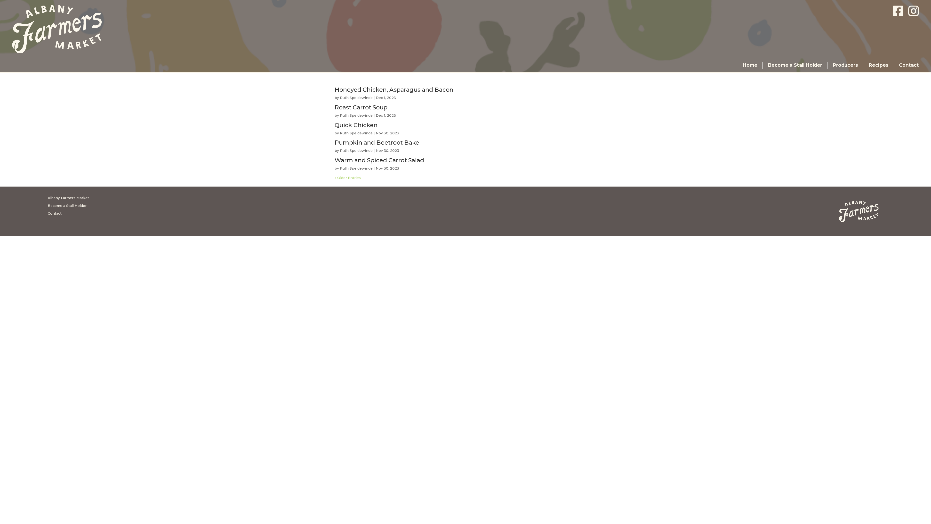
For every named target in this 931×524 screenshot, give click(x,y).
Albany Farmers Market (68, 198)
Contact (909, 65)
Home (750, 65)
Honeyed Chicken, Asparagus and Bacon (394, 89)
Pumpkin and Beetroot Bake (377, 142)
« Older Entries (348, 178)
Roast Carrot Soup (361, 107)
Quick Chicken (356, 125)
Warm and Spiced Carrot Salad (379, 160)
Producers (845, 65)
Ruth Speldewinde (356, 98)
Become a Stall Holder (795, 65)
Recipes (878, 65)
